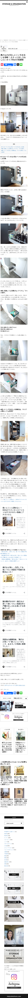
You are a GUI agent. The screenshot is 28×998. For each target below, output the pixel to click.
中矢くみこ (6, 689)
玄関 (5, 863)
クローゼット (7, 839)
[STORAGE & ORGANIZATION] (14, 956)
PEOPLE (6, 835)
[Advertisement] (14, 21)
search (14, 817)
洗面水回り (6, 40)
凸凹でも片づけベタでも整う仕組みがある (14, 685)
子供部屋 (6, 853)
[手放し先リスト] (14, 698)
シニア (5, 841)
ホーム (1, 40)
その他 (5, 845)
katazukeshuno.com (14, 996)
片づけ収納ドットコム (14, 4)
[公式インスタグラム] (14, 716)
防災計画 (6, 865)
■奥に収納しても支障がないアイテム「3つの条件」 (13, 148)
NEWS (5, 833)
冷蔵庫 (5, 851)
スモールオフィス (8, 843)
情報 (5, 855)
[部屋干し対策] (14, 706)
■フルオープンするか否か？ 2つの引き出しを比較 (12, 147)
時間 (5, 857)
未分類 (5, 859)
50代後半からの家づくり (9, 831)
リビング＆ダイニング (9, 849)
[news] (14, 874)
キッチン (6, 837)
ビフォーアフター (8, 847)
